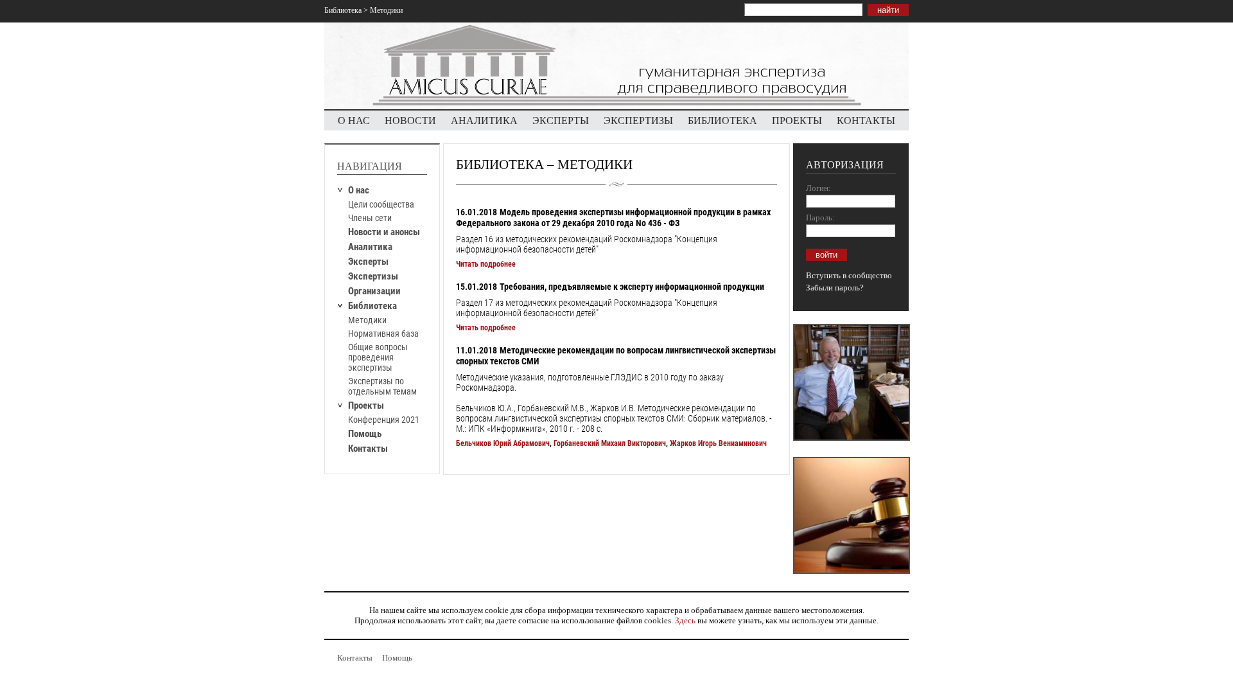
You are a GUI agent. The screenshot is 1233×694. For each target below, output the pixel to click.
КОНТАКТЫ (866, 120)
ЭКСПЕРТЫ (560, 120)
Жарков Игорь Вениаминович (718, 443)
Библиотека (343, 10)
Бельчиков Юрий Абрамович (503, 443)
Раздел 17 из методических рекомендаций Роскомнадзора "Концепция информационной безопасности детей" (586, 308)
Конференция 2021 (383, 419)
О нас (358, 190)
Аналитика (370, 247)
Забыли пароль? (835, 287)
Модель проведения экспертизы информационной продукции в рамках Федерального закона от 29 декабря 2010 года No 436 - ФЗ (613, 217)
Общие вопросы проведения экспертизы (378, 357)
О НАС (354, 120)
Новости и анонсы (384, 232)
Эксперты (368, 261)
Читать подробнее (486, 264)
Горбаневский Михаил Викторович (610, 443)
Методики (367, 320)
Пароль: (820, 217)
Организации (374, 291)
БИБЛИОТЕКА (722, 120)
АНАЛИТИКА (484, 120)
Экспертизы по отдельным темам (382, 386)
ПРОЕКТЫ (797, 120)
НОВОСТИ (410, 120)
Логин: (818, 188)
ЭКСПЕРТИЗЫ (638, 120)
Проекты (366, 405)
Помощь (364, 434)
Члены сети (370, 218)
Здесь (685, 620)
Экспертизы (373, 276)
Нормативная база (383, 333)
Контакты (368, 448)
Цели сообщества (381, 204)
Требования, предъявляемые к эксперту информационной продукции (632, 286)
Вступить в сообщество (849, 275)
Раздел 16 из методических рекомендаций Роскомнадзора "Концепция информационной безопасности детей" (586, 244)
